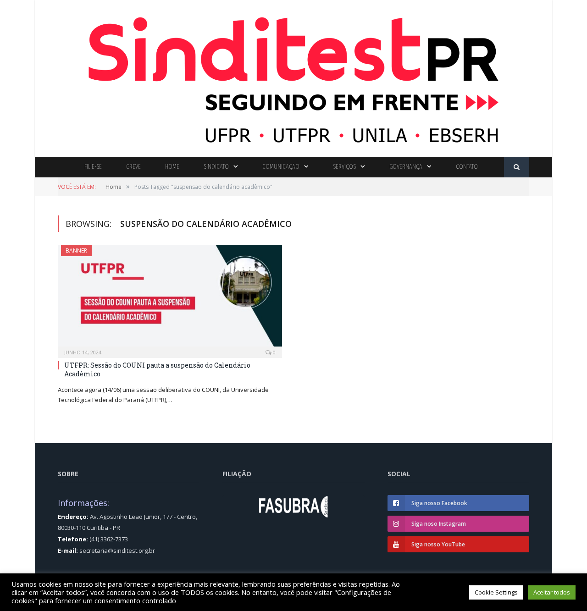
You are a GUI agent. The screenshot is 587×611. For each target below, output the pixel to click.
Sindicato (216, 167)
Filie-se (93, 167)
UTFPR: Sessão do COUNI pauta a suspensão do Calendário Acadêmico (157, 369)
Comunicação (280, 167)
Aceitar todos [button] (551, 592)
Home (172, 167)
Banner (76, 250)
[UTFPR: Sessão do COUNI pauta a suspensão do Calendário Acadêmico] (170, 298)
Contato (467, 167)
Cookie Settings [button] (496, 592)
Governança (405, 167)
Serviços (344, 167)
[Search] (516, 167)
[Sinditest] (293, 76)
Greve (133, 167)
